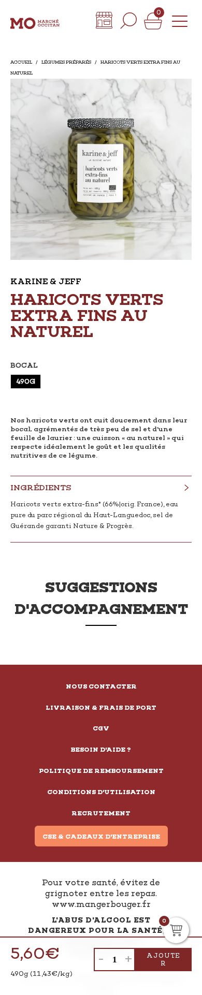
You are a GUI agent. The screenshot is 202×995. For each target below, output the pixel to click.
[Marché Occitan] (35, 20)
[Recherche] (128, 20)
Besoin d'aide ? (101, 749)
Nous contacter (101, 686)
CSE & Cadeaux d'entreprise (101, 836)
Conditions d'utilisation (101, 792)
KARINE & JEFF (45, 281)
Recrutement (101, 813)
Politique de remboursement (101, 770)
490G (25, 381)
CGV (101, 728)
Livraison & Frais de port (101, 707)
